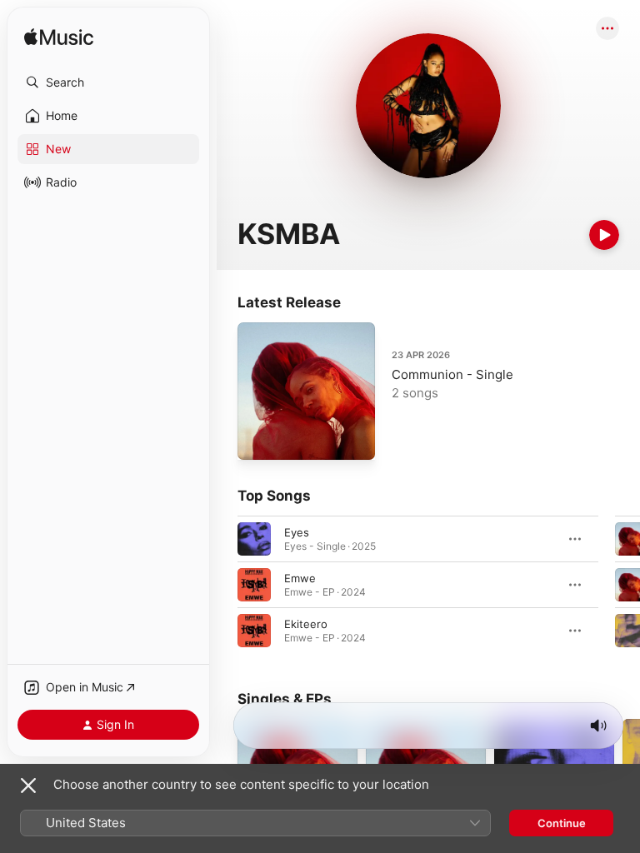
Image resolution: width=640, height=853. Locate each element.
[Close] (28, 785)
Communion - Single (452, 374)
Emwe (300, 578)
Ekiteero (306, 624)
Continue (562, 823)
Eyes (296, 532)
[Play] (604, 235)
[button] (108, 82)
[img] (58, 37)
